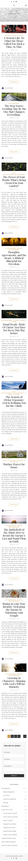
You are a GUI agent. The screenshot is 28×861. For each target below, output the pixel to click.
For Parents (6, 795)
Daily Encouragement (9, 174)
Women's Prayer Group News (10, 845)
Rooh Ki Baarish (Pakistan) (9, 842)
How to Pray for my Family (10, 817)
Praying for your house (17, 461)
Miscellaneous (5, 806)
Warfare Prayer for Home (14, 465)
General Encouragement (16, 249)
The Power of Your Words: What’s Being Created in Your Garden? (14, 181)
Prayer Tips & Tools (9, 460)
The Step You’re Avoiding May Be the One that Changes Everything (14, 110)
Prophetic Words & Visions (14, 35)
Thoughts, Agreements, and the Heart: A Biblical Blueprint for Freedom (14, 258)
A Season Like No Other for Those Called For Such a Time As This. (14, 42)
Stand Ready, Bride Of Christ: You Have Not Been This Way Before (14, 329)
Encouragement (14, 103)
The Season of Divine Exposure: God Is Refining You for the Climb (14, 401)
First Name (7, 752)
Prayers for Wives (8, 820)
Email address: (8, 766)
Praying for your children (9, 824)
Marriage (5, 802)
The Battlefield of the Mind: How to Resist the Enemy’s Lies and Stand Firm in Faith (14, 535)
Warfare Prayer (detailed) (10, 834)
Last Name (7, 759)
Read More (14, 82)
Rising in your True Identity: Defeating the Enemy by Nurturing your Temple (14, 609)
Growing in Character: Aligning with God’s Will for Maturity (14, 682)
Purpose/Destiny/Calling (9, 831)
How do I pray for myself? (10, 813)
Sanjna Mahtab (9, 88)
